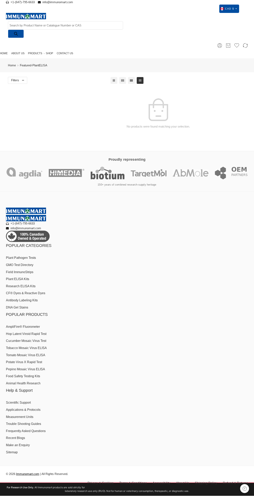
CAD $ (229, 8)
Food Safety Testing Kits (23, 376)
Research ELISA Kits (21, 286)
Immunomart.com (27, 474)
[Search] (16, 34)
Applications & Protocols (23, 409)
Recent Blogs (15, 438)
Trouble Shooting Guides (23, 423)
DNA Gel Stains (17, 307)
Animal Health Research (23, 383)
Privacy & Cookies (101, 483)
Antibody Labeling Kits (22, 300)
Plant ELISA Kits (17, 279)
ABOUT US (18, 53)
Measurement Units (19, 417)
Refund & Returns (235, 483)
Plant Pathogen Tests (21, 257)
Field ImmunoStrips (19, 272)
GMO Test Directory (19, 265)
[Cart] (228, 45)
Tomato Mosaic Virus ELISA (25, 355)
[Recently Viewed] (244, 488)
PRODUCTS (35, 53)
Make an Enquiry (18, 445)
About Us (182, 483)
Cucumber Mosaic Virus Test (26, 340)
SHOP (49, 53)
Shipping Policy (206, 483)
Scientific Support (18, 402)
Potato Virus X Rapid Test (24, 362)
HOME (4, 53)
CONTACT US (65, 53)
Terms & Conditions (133, 483)
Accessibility (161, 483)
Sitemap (12, 452)
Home (12, 65)
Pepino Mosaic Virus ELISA (25, 369)
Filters (15, 80)
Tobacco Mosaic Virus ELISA (26, 348)
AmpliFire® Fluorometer (23, 326)
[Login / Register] (219, 45)
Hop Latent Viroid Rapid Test (26, 334)
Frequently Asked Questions (26, 431)
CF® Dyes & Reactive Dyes (25, 293)
